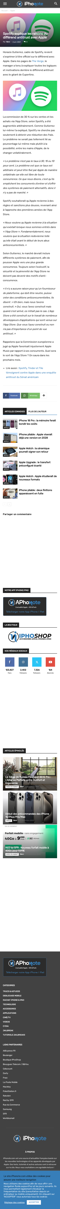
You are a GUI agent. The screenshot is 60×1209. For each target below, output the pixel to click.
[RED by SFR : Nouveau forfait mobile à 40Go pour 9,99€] (30, 841)
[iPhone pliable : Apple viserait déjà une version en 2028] (10, 438)
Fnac (5, 1078)
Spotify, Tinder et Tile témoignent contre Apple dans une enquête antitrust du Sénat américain (31, 373)
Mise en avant (12, 787)
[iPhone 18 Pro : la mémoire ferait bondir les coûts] (10, 424)
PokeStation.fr (9, 1091)
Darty (5, 1073)
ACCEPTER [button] (34, 1202)
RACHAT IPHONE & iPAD (13, 1000)
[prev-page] (5, 504)
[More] (44, 396)
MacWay (7, 1087)
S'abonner (50, 658)
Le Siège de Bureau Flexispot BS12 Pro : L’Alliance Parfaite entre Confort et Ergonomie (28, 779)
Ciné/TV (7, 1017)
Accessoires (9, 1009)
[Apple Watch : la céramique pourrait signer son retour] (10, 452)
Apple (12, 11)
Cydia (6, 1026)
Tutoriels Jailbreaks (14, 1035)
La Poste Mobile (10, 1082)
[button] (5, 4)
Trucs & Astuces (11, 991)
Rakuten (7, 1096)
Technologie (9, 1004)
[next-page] (9, 504)
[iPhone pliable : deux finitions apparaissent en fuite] (10, 494)
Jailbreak (8, 1030)
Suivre (23, 658)
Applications (9, 1013)
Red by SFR (8, 1100)
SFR (5, 1114)
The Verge (38, 61)
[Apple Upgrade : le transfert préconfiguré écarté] (10, 466)
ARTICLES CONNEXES (15, 411)
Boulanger (7, 1055)
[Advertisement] (30, 713)
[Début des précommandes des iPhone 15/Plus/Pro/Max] (30, 807)
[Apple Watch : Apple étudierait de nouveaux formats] (10, 480)
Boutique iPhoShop (12, 1060)
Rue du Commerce (11, 1105)
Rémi (8, 42)
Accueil (4, 11)
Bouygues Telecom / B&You (16, 1064)
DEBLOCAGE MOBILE (12, 996)
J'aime (9, 658)
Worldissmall (8, 1118)
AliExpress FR (9, 1051)
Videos (6, 1022)
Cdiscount (7, 1069)
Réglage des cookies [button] (14, 1202)
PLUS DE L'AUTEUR (37, 411)
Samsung (7, 1109)
